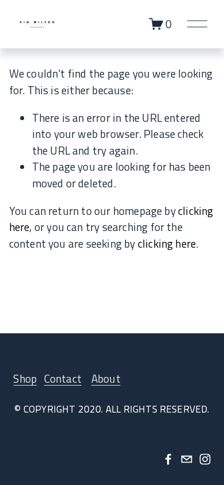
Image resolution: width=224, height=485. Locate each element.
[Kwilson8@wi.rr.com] (186, 459)
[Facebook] (168, 459)
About (106, 379)
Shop (25, 379)
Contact (63, 379)
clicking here (167, 243)
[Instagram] (205, 459)
